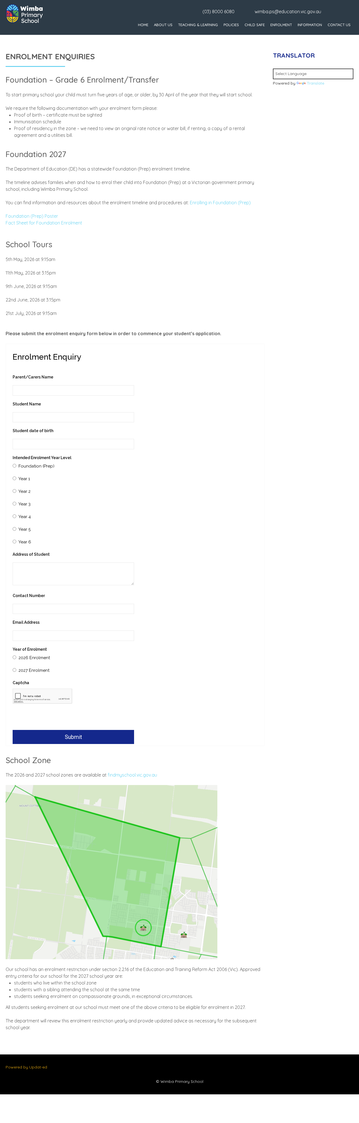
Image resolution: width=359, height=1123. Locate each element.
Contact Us (339, 24)
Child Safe (255, 24)
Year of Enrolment (30, 649)
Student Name (27, 404)
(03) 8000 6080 (218, 11)
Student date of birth (33, 430)
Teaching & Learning (198, 24)
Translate (315, 83)
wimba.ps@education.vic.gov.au (288, 11)
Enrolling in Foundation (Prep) (220, 202)
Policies (231, 24)
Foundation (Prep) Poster (32, 216)
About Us (163, 24)
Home (143, 24)
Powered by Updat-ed (26, 1067)
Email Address (26, 622)
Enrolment (281, 24)
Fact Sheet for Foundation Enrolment (44, 223)
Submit (73, 737)
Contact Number (29, 595)
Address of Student (31, 554)
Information (310, 24)
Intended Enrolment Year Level (42, 457)
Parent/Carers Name (33, 377)
